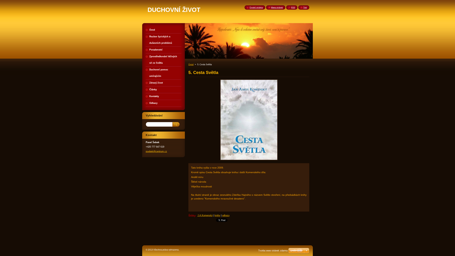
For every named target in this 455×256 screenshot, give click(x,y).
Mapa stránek (277, 7)
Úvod (191, 64)
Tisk (305, 7)
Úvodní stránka (256, 7)
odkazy (226, 215)
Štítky (192, 215)
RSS (293, 7)
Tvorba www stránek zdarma (273, 250)
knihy (217, 215)
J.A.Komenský (205, 215)
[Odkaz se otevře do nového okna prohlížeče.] (249, 160)
